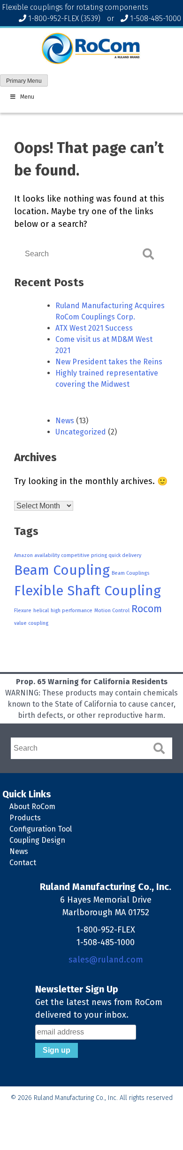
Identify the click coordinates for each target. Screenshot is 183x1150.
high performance (71, 611)
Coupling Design (37, 840)
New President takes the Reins (108, 361)
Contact (22, 862)
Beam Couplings (130, 573)
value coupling (31, 623)
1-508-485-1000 (155, 18)
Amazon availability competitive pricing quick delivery (77, 555)
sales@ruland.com (106, 960)
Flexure (22, 611)
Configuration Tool (40, 829)
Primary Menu (24, 81)
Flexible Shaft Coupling (87, 591)
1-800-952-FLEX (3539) (64, 18)
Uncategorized (80, 431)
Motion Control (112, 611)
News (64, 420)
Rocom (146, 609)
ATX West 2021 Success (94, 328)
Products (25, 817)
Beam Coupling (62, 570)
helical (41, 611)
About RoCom (32, 806)
